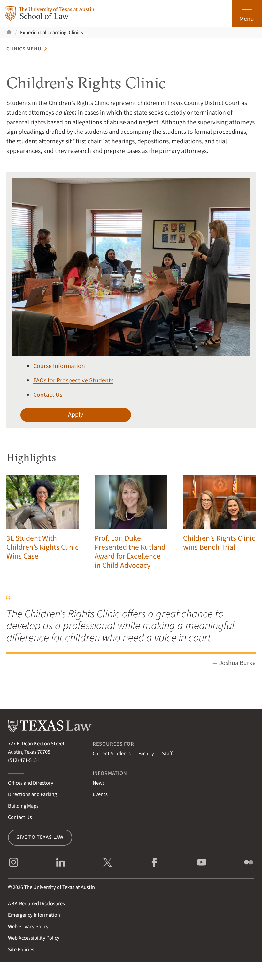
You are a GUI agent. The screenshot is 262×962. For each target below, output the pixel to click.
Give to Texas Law (40, 837)
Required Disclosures (36, 903)
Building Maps (23, 806)
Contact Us (47, 394)
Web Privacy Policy (28, 926)
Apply (75, 414)
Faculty (146, 753)
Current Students (112, 753)
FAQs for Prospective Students (73, 380)
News (99, 783)
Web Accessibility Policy (33, 938)
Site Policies (21, 949)
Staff (167, 753)
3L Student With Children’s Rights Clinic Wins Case (42, 547)
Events (100, 794)
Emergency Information (34, 915)
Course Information (59, 366)
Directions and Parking (32, 794)
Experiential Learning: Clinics (51, 32)
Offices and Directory (30, 783)
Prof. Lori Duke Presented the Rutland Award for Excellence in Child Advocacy (130, 552)
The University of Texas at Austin (59, 887)
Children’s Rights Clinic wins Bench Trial (219, 542)
